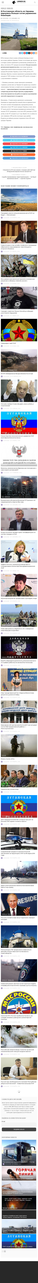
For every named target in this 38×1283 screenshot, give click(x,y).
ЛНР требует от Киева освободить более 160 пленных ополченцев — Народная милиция (17, 1246)
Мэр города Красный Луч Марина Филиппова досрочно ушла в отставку (17, 694)
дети (11, 127)
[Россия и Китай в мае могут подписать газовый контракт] (19, 904)
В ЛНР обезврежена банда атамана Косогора (17, 373)
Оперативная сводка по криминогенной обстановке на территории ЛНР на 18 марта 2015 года (18, 853)
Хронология (10, 275)
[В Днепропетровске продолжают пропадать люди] (19, 585)
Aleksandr (5, 18)
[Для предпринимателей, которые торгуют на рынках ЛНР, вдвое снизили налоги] (19, 806)
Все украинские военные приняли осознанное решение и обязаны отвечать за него (18, 280)
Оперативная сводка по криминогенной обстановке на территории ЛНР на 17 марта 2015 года (18, 1115)
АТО (3, 496)
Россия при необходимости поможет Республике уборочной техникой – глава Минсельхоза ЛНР (18, 1082)
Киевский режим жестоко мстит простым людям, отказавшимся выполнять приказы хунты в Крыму (19, 984)
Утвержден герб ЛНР (8, 343)
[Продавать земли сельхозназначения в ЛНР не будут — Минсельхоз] (19, 200)
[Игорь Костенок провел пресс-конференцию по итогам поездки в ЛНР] (19, 519)
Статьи (4, 275)
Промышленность (13, 1078)
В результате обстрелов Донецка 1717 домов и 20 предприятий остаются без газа (18, 501)
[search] (35, 2)
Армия (4, 594)
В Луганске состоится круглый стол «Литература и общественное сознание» (18, 1148)
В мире (4, 241)
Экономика (5, 815)
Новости (3, 8)
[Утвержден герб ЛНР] (19, 330)
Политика (22, 241)
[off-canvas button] (3, 2)
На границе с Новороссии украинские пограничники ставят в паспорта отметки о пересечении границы (16, 1213)
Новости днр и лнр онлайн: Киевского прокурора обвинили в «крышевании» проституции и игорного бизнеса (18, 247)
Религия (10, 400)
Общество (10, 8)
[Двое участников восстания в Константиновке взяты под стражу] (19, 872)
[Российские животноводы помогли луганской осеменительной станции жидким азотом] (19, 1036)
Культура (4, 946)
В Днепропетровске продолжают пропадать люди (19, 598)
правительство (18, 127)
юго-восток (4, 128)
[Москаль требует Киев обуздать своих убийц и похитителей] (19, 391)
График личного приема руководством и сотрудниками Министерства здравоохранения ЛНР (18, 566)
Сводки (13, 1110)
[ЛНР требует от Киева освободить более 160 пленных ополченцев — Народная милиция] (19, 1232)
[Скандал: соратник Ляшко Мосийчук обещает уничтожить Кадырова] (19, 298)
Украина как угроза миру (10, 789)
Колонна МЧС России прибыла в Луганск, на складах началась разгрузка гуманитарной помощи (16, 1017)
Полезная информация (9, 560)
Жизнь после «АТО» (8, 759)
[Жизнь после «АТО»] (19, 745)
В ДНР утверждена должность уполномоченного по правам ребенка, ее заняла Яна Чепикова (18, 661)
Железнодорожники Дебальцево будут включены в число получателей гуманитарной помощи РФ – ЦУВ (19, 1279)
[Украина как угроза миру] (19, 776)
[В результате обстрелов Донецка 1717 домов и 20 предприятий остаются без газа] (19, 487)
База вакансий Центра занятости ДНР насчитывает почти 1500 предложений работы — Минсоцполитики (19, 726)
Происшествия (12, 369)
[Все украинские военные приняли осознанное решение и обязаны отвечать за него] (19, 266)
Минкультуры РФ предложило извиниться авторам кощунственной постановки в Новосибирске (16, 951)
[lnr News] (19, 2)
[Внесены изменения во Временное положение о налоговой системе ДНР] (19, 455)
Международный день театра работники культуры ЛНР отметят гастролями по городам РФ (19, 1180)
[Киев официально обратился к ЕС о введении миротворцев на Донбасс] (19, 615)
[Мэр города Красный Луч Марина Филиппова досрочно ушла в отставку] (19, 679)
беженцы (7, 127)
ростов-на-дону (28, 127)
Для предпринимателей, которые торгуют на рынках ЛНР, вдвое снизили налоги (17, 820)
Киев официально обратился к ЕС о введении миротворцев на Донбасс (17, 629)
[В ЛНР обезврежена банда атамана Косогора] (19, 360)
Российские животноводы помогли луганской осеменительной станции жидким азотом (17, 1050)
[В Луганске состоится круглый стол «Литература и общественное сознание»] (19, 1134)
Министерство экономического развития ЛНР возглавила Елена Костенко (17, 437)
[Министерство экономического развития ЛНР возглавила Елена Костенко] (19, 423)
